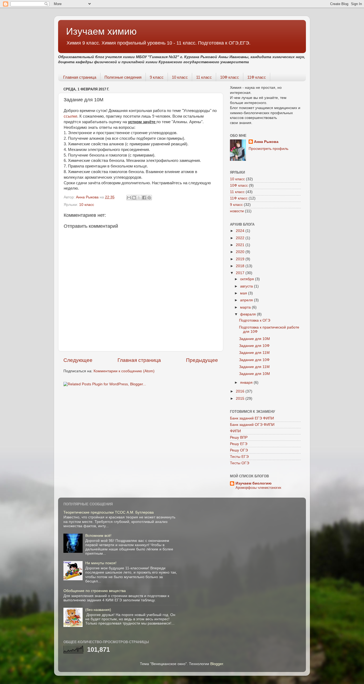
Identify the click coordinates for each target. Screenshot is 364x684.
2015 (240, 399)
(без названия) (98, 610)
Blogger (216, 664)
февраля (248, 314)
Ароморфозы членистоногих (258, 488)
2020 (240, 252)
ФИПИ (235, 431)
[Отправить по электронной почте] (129, 197)
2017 (240, 273)
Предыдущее (202, 360)
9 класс (157, 77)
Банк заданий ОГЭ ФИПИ (252, 425)
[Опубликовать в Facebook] (144, 197)
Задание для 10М (254, 339)
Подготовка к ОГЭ (254, 320)
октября (247, 279)
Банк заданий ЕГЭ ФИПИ (252, 418)
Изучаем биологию (254, 483)
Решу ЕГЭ (238, 444)
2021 (240, 245)
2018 (240, 266)
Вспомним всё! (98, 536)
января (247, 383)
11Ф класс (256, 77)
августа (247, 286)
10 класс (180, 77)
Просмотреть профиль (268, 149)
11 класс (204, 77)
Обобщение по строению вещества (94, 591)
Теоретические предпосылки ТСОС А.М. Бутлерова (108, 512)
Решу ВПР (239, 437)
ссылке (70, 116)
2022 (240, 238)
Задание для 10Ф (254, 346)
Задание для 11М (254, 353)
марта (246, 307)
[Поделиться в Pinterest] (149, 197)
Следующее (77, 360)
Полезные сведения (122, 77)
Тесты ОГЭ (239, 463)
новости (237, 211)
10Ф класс (229, 77)
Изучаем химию (101, 31)
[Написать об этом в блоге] (134, 197)
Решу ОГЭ (239, 450)
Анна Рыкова (266, 142)
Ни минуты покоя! (100, 563)
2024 (240, 231)
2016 (240, 391)
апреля (247, 300)
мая (244, 293)
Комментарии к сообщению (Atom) (124, 371)
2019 (240, 259)
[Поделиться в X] (139, 197)
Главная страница (79, 77)
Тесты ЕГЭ (239, 457)
